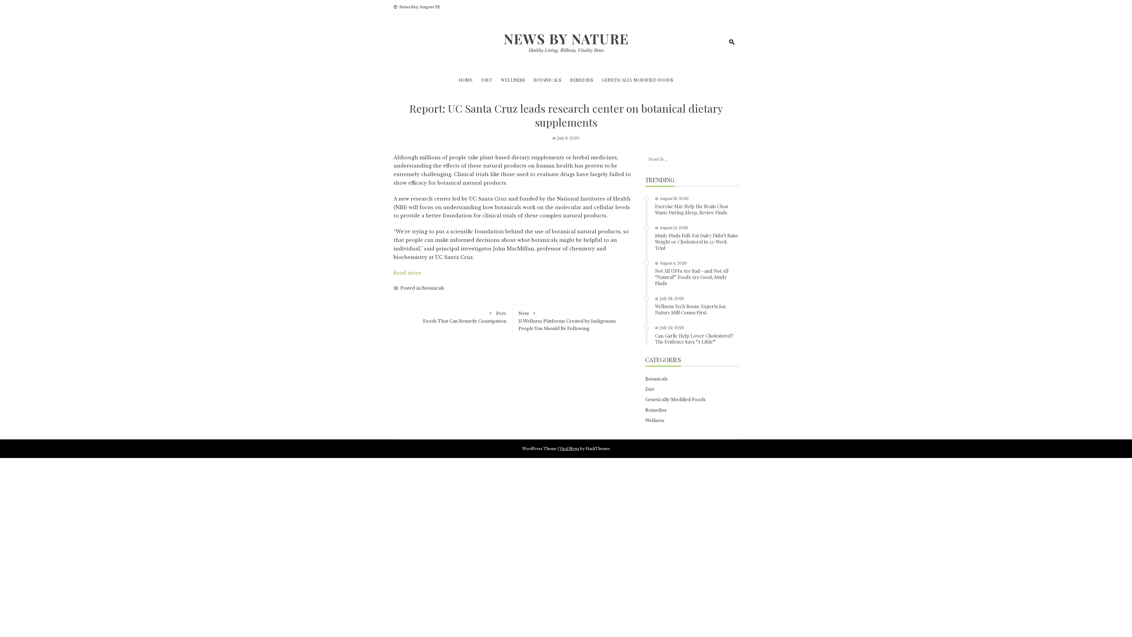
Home (466, 80)
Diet (486, 80)
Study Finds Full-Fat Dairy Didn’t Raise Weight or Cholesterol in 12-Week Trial (696, 241)
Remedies (581, 80)
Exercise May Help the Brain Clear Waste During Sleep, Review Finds (692, 209)
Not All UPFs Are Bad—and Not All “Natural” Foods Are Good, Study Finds (691, 277)
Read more (407, 273)
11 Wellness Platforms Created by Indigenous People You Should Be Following (567, 321)
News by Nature (566, 38)
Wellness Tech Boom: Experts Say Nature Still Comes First (690, 309)
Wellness (513, 80)
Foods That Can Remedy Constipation (464, 317)
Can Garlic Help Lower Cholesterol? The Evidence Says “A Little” (694, 339)
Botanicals (547, 80)
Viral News (569, 448)
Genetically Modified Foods (637, 80)
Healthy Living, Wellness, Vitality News (566, 50)
